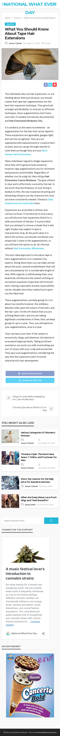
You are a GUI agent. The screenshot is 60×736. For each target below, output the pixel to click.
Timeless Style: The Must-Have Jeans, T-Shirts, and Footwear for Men (39, 457)
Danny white (30, 504)
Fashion (10, 24)
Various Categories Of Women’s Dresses (38, 434)
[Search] (55, 4)
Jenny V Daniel (15, 43)
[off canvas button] (3, 4)
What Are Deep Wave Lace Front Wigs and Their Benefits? (39, 499)
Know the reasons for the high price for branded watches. (37, 480)
